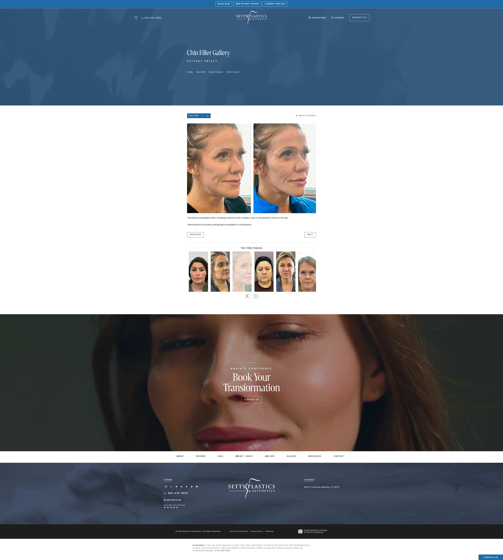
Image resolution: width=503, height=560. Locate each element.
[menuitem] (166, 486)
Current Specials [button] (275, 4)
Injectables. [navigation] (216, 72)
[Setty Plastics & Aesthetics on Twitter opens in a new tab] (176, 486)
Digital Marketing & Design (315, 532)
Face (220, 456)
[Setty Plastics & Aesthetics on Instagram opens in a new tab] (166, 486)
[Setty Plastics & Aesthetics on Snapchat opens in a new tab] (191, 486)
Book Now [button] (224, 4)
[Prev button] (247, 296)
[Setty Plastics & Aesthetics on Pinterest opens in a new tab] (196, 486)
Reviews (200, 456)
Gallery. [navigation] (201, 72)
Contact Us (359, 18)
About (180, 456)
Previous (195, 235)
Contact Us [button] (490, 557)
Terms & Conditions (239, 531)
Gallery (291, 456)
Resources (314, 456)
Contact (339, 456)
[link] (151, 17)
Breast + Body (244, 456)
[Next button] (256, 296)
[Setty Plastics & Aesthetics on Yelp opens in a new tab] (186, 486)
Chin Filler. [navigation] (233, 72)
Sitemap (269, 531)
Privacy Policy (256, 531)
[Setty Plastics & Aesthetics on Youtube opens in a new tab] (181, 486)
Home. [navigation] (190, 72)
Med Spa (270, 456)
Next (310, 235)
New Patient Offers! (247, 4)
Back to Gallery (307, 116)
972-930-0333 (223, 550)
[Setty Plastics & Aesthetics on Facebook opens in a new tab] (171, 486)
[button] (136, 17)
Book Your (251, 381)
